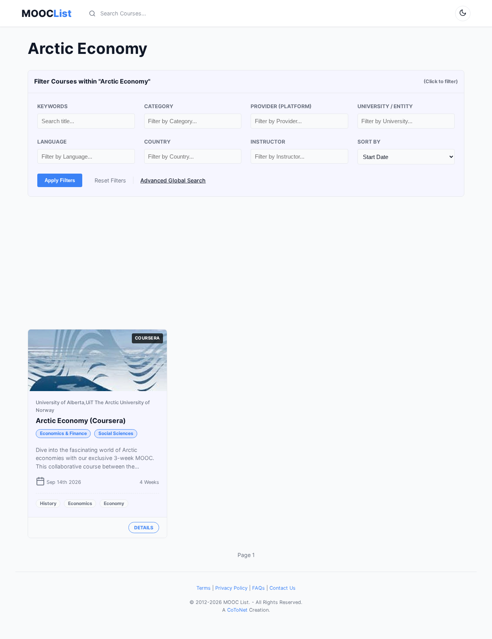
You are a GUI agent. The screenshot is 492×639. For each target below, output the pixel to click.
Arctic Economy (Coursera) (81, 421)
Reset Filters (110, 180)
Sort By (369, 142)
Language (51, 142)
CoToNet (237, 610)
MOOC (46, 13)
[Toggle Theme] (462, 13)
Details (143, 527)
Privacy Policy (231, 588)
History (48, 503)
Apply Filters (60, 180)
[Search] (92, 13)
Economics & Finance (63, 433)
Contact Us (282, 588)
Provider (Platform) (281, 106)
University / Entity (385, 106)
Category (158, 106)
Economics (80, 503)
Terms (203, 588)
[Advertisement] (246, 263)
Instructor (268, 142)
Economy (114, 503)
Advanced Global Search (173, 180)
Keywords (52, 106)
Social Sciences (115, 433)
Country (157, 142)
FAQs (258, 588)
